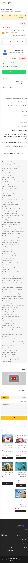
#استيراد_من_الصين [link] (22, 136)
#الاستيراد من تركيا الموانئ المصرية (10, 197)
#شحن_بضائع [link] (23, 134)
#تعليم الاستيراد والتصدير (7, 249)
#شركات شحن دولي (17, 289)
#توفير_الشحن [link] (23, 142)
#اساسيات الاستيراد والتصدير (8, 179)
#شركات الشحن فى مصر (7, 285)
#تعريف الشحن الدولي (17, 244)
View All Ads (21, 54)
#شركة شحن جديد (17, 296)
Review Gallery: (23, 393)
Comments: (24, 401)
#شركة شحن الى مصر (19, 294)
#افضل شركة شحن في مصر (8, 190)
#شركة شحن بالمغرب (7, 296)
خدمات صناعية (20, 474)
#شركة (3, 294)
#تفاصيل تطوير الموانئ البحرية (9, 253)
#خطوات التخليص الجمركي (8, 264)
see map (23, 58)
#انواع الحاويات (5, 233)
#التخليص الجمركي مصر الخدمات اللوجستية (11, 208)
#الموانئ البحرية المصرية (7, 226)
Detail (7, 457)
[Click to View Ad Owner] (5, 41)
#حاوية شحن (5, 258)
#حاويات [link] (3, 142)
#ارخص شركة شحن (6, 175)
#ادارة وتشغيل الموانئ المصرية (9, 170)
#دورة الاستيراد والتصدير (7, 269)
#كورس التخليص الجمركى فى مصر (10, 314)
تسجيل (12, 543)
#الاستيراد (14, 193)
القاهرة (21, 81)
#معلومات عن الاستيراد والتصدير (9, 356)
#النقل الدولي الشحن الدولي (17, 231)
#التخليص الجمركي (6, 206)
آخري (19, 445)
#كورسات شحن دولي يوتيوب (8, 323)
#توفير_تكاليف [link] (16, 142)
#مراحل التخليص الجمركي (8, 336)
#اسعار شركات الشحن (7, 181)
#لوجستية (10, 329)
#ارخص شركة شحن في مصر (8, 177)
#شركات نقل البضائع (18, 291)
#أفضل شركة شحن (9, 161)
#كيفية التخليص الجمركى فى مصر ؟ (10, 327)
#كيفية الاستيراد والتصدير (7, 325)
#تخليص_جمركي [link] (23, 146)
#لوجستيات (4, 329)
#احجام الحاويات (19, 166)
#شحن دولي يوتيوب (16, 278)
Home (2, 9)
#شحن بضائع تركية (6, 273)
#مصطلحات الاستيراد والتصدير (8, 354)
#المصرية (4, 224)
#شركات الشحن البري (7, 282)
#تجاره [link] (25, 138)
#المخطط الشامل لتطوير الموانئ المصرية (11, 222)
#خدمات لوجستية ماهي (7, 260)
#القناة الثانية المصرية (6, 217)
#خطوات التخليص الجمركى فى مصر (10, 262)
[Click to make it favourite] (16, 41)
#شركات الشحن (16, 280)
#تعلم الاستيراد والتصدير (7, 246)
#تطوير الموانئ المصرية (12, 242)
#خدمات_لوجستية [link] (6, 146)
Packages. (21, 17)
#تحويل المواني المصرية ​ (7, 237)
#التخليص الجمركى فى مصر (8, 202)
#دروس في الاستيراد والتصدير (8, 267)
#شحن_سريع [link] (13, 136)
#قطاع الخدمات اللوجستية (7, 305)
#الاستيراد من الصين (6, 195)
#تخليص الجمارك (18, 237)
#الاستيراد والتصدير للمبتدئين (8, 199)
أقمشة (2, 78)
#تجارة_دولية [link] (17, 134)
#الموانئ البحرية (16, 224)
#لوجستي (21, 327)
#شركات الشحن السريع (18, 282)
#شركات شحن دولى (6, 289)
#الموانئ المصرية (6, 231)
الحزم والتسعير (24, 543)
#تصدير (3, 242)
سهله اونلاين (13, 153)
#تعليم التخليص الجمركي (7, 251)
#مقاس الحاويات (17, 359)
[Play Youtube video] (14, 378)
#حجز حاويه (11, 258)
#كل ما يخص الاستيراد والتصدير (9, 309)
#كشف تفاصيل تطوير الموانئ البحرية (10, 307)
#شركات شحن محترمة (7, 291)
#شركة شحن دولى (18, 298)
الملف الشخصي (10, 550)
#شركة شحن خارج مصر (7, 298)
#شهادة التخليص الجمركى (7, 300)
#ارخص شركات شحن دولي (8, 172)
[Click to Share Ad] (11, 41)
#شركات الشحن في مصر (7, 287)
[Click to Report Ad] (22, 41)
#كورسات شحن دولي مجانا (8, 320)
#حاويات (17, 255)
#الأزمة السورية (19, 190)
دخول (12, 547)
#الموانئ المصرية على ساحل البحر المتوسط (12, 228)
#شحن (17, 271)
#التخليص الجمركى (20, 199)
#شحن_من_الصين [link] (8, 134)
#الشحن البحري (5, 213)
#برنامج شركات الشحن (7, 235)
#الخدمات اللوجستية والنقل (8, 211)
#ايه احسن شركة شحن (15, 233)
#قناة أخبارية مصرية (19, 305)
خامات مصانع (8, 78)
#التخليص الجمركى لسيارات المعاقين (10, 204)
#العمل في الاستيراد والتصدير (16, 215)
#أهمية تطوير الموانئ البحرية (8, 163)
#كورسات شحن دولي (7, 318)
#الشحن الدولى (13, 213)
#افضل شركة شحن (6, 184)
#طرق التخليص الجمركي (7, 302)
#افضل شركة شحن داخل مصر (9, 186)
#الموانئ (10, 224)
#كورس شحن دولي (6, 316)
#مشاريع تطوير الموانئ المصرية (9, 338)
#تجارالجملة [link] (7, 136)
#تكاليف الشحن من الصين (8, 255)
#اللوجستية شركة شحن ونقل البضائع (10, 220)
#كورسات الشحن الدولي (17, 316)
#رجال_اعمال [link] (15, 146)
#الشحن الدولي (5, 215)
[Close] (25, 16)
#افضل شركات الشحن (19, 181)
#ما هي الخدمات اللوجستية (8, 334)
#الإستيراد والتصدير (6, 193)
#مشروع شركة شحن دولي (8, 347)
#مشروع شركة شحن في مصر (9, 352)
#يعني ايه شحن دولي (6, 361)
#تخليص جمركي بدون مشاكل (17, 240)
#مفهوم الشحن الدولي (7, 359)
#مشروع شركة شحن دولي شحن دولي (10, 350)
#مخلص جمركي (18, 334)
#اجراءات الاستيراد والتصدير (8, 166)
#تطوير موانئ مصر (6, 244)
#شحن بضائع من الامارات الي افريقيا (10, 276)
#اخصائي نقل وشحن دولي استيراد (9, 168)
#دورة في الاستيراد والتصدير (8, 271)
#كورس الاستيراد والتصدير (8, 311)
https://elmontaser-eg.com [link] (19, 130)
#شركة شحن (10, 294)
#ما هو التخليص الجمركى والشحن (9, 332)
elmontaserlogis (19, 50)
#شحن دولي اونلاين (6, 278)
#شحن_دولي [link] (9, 142)
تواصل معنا (24, 547)
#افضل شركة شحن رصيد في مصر (9, 188)
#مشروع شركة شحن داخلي (8, 345)
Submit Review (14, 417)
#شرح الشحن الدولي (6, 280)
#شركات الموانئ (18, 287)
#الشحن (17, 211)
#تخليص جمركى (5, 240)
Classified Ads (8, 9)
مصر (26, 81)
